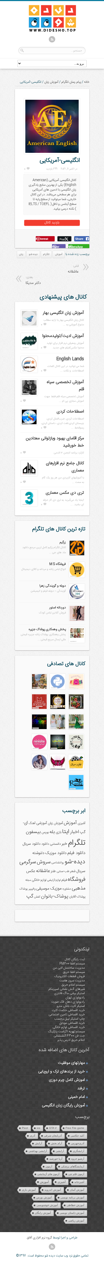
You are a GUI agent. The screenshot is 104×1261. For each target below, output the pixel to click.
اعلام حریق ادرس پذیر (71, 1040)
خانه (86, 82)
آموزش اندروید (53, 1189)
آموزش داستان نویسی (72, 1212)
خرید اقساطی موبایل (72, 1023)
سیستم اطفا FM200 (72, 963)
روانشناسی (57, 862)
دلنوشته (38, 853)
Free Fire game (75, 1127)
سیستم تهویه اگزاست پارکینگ (66, 1031)
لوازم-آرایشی (54, 880)
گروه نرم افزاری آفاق (39, 1237)
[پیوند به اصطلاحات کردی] (29, 424)
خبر (64, 843)
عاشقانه (43, 871)
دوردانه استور (57, 607)
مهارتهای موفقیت (71, 1063)
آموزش (58, 254)
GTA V (53, 1127)
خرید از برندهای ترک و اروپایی (61, 1071)
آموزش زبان (51, 82)
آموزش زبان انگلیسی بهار (63, 313)
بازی (58, 832)
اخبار (74, 832)
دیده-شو (33, 254)
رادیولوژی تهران (75, 997)
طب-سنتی (63, 871)
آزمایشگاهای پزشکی (72, 1166)
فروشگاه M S (57, 564)
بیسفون (33, 832)
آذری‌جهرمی (77, 1143)
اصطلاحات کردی (70, 411)
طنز (53, 871)
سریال (80, 871)
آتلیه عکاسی (77, 1135)
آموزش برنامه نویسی (72, 1197)
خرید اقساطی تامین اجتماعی (67, 1014)
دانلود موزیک (56, 853)
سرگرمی (27, 862)
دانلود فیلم (76, 853)
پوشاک (23, 888)
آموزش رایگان (43, 1212)
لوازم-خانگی (39, 880)
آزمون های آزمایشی (48, 1174)
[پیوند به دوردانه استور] (77, 620)
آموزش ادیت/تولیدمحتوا (63, 336)
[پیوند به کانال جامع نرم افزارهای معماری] (29, 475)
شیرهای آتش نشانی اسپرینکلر (66, 989)
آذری (32, 1135)
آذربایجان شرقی (53, 1135)
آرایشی (60, 1151)
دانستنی (55, 844)
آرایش (38, 1143)
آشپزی (81, 823)
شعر (72, 871)
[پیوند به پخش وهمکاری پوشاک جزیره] (77, 642)
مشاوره (66, 888)
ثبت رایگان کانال (75, 959)
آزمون (49, 1166)
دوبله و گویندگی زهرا (52, 585)
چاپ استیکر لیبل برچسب (69, 1018)
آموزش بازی (29, 1189)
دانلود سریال (32, 844)
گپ (29, 896)
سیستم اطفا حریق (74, 972)
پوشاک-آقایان (77, 896)
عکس (30, 871)
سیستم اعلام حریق (73, 984)
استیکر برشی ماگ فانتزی (69, 993)
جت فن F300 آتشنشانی (69, 1035)
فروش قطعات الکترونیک (69, 976)
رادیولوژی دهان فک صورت (68, 1001)
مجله (28, 880)
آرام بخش (56, 1143)
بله (52, 832)
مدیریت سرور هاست (72, 980)
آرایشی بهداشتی (38, 1151)
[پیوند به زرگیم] (77, 555)
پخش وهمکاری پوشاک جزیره (47, 629)
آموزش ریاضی (76, 1220)
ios (38, 1127)
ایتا (65, 832)
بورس (45, 832)
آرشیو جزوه (77, 1158)
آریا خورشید (55, 1158)
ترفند (81, 1088)
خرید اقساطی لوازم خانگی (69, 1027)
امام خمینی (76, 1097)
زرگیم (63, 542)
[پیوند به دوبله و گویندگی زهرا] (77, 598)
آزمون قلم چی (76, 1174)
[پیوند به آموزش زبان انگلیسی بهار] (29, 325)
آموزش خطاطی (75, 1205)
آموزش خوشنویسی (47, 1205)
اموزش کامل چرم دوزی (67, 1080)
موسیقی (42, 888)
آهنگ (32, 823)
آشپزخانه (79, 1182)
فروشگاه (76, 879)
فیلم (64, 880)
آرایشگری (78, 1151)
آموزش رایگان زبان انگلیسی (63, 1105)
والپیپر (32, 888)
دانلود (45, 844)
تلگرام (46, 254)
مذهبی (78, 888)
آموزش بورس (44, 1197)
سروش (44, 862)
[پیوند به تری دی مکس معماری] (29, 505)
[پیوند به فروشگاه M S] (77, 576)
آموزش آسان (77, 1189)
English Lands (70, 359)
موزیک (56, 888)
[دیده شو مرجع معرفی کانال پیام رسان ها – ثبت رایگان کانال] (48, 30)
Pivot (25, 1127)
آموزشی (41, 823)
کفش (37, 896)
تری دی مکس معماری (65, 492)
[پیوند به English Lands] (29, 372)
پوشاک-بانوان (54, 896)
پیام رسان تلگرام (71, 82)
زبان (21, 254)
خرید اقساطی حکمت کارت (68, 1010)
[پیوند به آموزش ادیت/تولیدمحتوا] (29, 349)
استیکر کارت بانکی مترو (71, 1006)
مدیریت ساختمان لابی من (69, 967)
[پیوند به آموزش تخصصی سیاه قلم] (29, 395)
